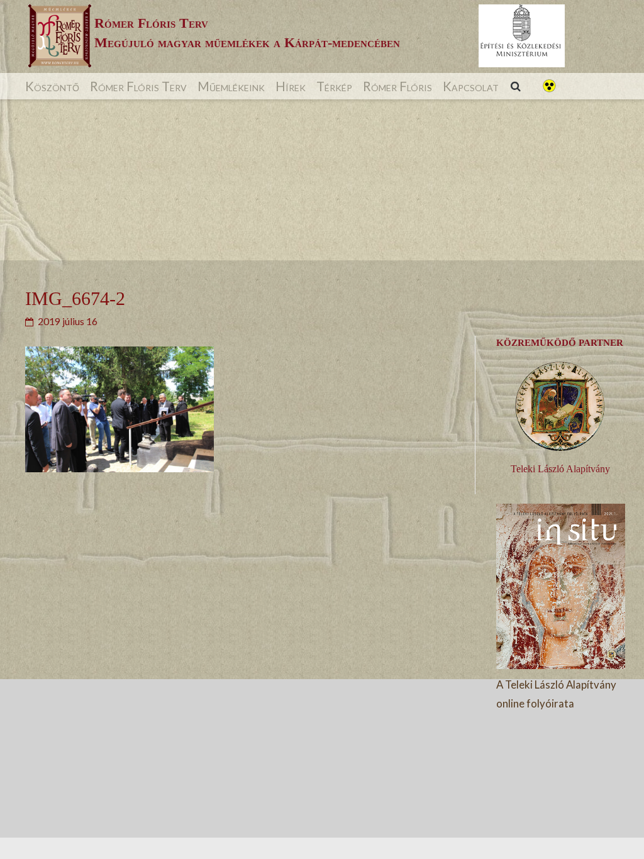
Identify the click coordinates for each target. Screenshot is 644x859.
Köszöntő (52, 86)
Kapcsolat (471, 86)
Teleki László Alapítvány (560, 468)
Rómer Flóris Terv (138, 86)
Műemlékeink (231, 86)
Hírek (290, 86)
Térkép (334, 86)
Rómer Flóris (397, 86)
